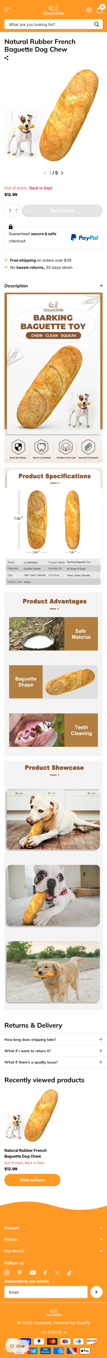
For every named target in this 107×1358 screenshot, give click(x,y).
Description (16, 285)
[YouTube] (33, 1273)
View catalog (7, 9)
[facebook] (45, 1273)
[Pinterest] (20, 1272)
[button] (17, 206)
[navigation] (62, 173)
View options (32, 1179)
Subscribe (96, 1292)
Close (53, 1227)
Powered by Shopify (72, 1322)
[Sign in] (89, 9)
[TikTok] (69, 1272)
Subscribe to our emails (26, 1281)
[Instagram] (6, 1272)
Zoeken (97, 24)
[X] (57, 1273)
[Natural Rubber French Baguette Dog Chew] (32, 1115)
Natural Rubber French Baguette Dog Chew (25, 1153)
